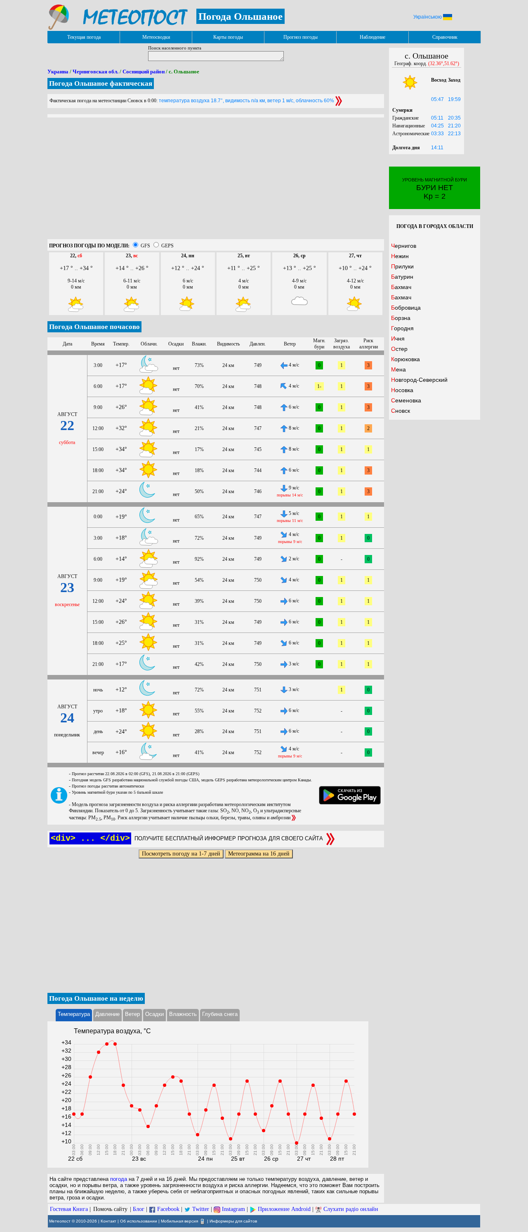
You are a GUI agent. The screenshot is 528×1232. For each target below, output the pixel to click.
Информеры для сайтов (233, 1220)
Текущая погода (84, 37)
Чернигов (403, 245)
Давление (107, 1014)
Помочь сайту (110, 1209)
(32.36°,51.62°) (443, 63)
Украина (57, 71)
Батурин (402, 276)
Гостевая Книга (69, 1209)
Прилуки (402, 266)
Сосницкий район (144, 71)
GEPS (167, 246)
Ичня (398, 338)
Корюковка (405, 359)
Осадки (154, 1014)
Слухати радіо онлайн (350, 1209)
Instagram (233, 1209)
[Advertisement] (215, 181)
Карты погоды (228, 37)
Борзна (400, 318)
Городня (402, 328)
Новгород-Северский (419, 379)
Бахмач (401, 287)
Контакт (108, 1220)
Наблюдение (372, 37)
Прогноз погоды (300, 37)
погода (118, 1179)
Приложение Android (284, 1209)
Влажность (183, 1014)
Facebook (168, 1209)
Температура (74, 1014)
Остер (399, 349)
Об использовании (138, 1220)
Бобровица (406, 307)
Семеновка (406, 400)
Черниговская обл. (95, 71)
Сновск (400, 410)
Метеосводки (156, 37)
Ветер (132, 1014)
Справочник (444, 37)
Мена (398, 369)
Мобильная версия (179, 1220)
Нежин (400, 256)
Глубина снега (220, 1014)
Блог (138, 1209)
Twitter (200, 1209)
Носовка (402, 390)
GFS (145, 246)
